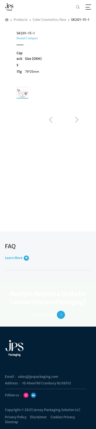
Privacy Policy (16, 417)
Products (21, 20)
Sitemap (11, 422)
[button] (50, 119)
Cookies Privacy (63, 417)
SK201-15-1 (80, 20)
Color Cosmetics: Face (49, 20)
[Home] (7, 20)
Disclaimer (38, 417)
